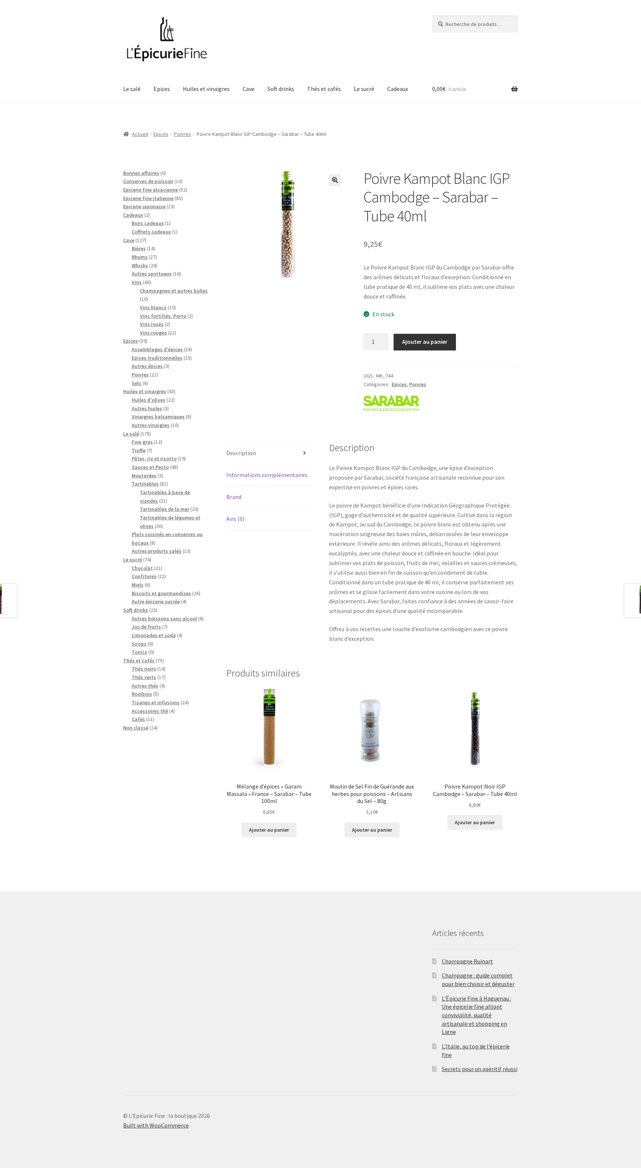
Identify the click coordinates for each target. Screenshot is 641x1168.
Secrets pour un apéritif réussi (479, 1069)
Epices (162, 88)
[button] (335, 180)
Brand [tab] (233, 496)
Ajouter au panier (424, 341)
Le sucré (364, 88)
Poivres (182, 134)
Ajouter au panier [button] (269, 829)
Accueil (140, 134)
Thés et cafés (324, 88)
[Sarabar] (391, 402)
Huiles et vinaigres (206, 88)
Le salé (132, 88)
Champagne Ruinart (467, 961)
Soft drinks (280, 88)
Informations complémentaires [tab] (267, 475)
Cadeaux (397, 88)
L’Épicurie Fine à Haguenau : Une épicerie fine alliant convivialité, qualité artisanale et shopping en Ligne (476, 1015)
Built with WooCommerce (156, 1125)
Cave (248, 88)
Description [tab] (241, 453)
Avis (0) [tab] (235, 518)
